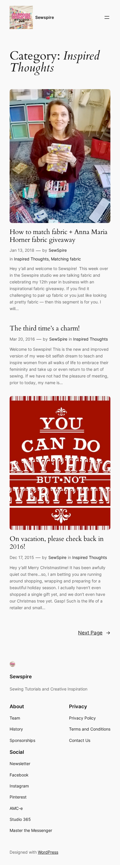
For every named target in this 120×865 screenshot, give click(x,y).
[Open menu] (106, 17)
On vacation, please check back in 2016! (57, 543)
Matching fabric (66, 258)
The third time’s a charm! (45, 328)
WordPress (48, 852)
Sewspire (44, 17)
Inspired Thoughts (31, 258)
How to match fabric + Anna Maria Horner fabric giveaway (58, 236)
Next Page (94, 633)
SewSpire (58, 250)
